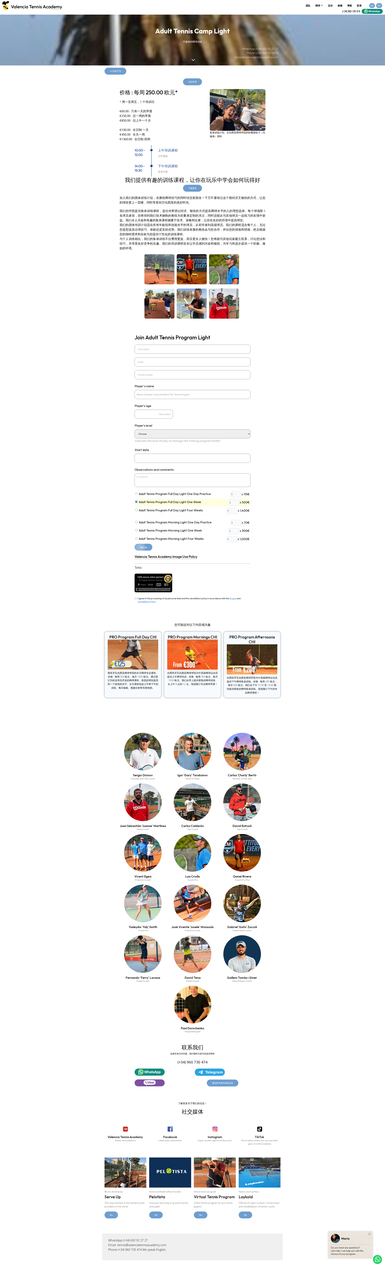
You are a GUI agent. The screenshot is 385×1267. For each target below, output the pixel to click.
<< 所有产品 (115, 71)
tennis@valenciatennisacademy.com (256, 57)
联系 (359, 5)
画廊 (340, 5)
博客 (349, 5)
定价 (330, 5)
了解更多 (192, 188)
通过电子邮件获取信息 (222, 1083)
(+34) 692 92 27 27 (267, 49)
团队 (308, 5)
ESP (372, 5)
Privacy (232, 598)
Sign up (143, 547)
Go (111, 1215)
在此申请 (192, 81)
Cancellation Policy (147, 601)
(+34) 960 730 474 (351, 11)
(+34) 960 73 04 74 (267, 53)
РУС (379, 5)
